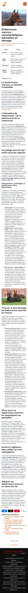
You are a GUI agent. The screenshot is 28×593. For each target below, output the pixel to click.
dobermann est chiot (13, 440)
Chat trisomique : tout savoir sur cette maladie (14, 572)
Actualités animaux (7, 43)
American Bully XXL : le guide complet (14, 570)
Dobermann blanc (6, 109)
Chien (13, 43)
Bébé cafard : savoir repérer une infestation (14, 582)
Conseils (18, 43)
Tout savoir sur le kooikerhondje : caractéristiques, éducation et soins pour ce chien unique (15, 525)
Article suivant (14, 545)
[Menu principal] (25, 4)
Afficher (9, 78)
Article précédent (14, 541)
